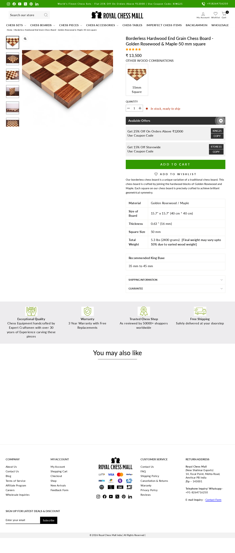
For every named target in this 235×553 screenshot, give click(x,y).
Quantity (132, 101)
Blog (8, 475)
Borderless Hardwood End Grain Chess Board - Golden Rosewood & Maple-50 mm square (55, 30)
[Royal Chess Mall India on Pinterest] (31, 4)
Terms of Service (16, 480)
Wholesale (220, 25)
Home (9, 30)
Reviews (146, 494)
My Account (58, 466)
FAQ (143, 471)
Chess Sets (15, 25)
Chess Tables (132, 25)
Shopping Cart (59, 471)
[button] (134, 49)
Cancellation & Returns (154, 480)
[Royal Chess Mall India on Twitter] (25, 4)
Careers (10, 490)
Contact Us (12, 471)
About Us (11, 466)
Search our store (22, 15)
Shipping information (143, 279)
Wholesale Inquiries (18, 494)
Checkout (56, 475)
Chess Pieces (69, 25)
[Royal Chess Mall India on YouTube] (19, 4)
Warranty (146, 485)
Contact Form (213, 499)
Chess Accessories (101, 25)
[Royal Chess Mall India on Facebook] (14, 4)
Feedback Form (59, 490)
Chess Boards (41, 25)
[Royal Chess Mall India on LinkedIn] (36, 4)
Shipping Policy (150, 475)
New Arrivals (58, 485)
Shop (54, 480)
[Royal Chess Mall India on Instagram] (8, 4)
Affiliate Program (16, 485)
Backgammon (196, 25)
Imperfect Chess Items (164, 25)
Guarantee (136, 288)
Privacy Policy (149, 490)
